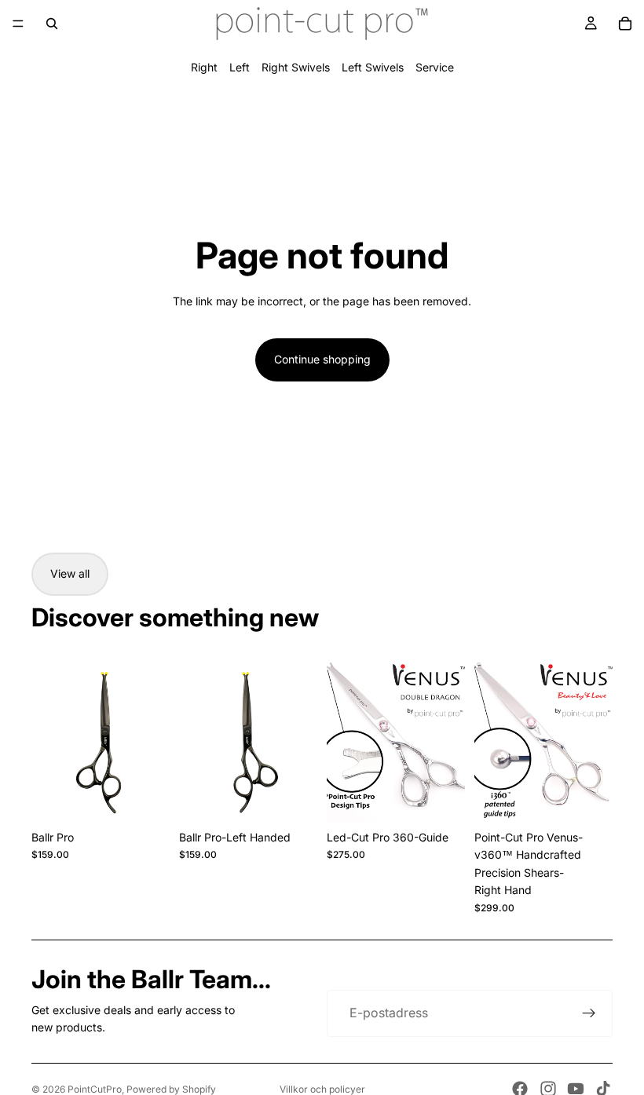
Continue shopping (322, 359)
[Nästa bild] (152, 736)
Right (204, 67)
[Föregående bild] (48, 736)
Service (434, 67)
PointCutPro (95, 1089)
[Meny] (18, 23)
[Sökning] (52, 23)
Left (239, 67)
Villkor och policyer (322, 1089)
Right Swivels (296, 67)
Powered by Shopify (171, 1089)
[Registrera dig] (589, 1013)
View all (70, 573)
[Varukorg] (625, 23)
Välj (158, 798)
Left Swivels (373, 67)
